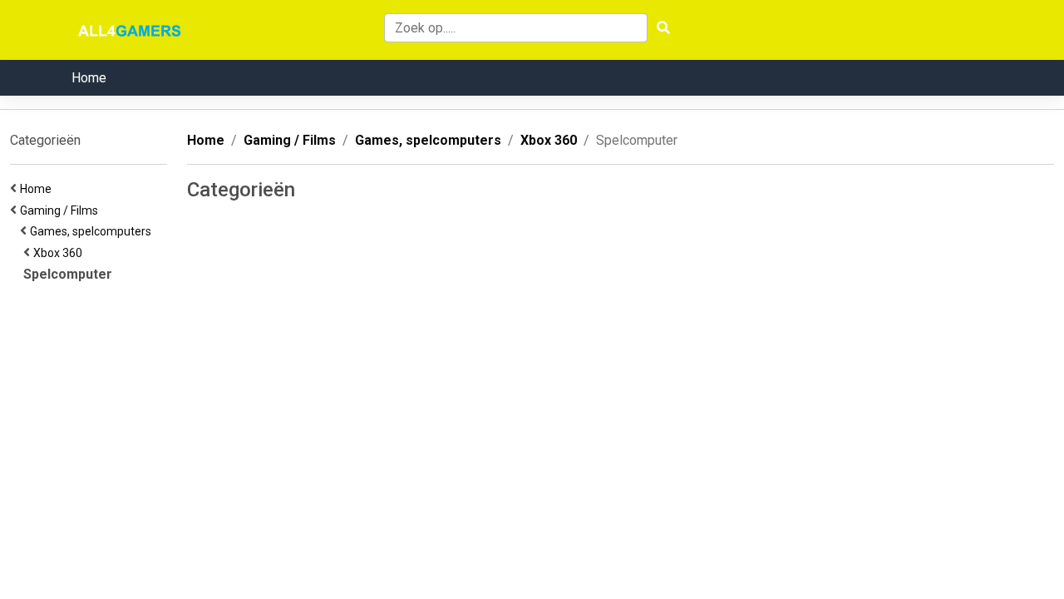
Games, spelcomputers (93, 231)
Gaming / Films (61, 210)
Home (88, 78)
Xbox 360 (60, 253)
